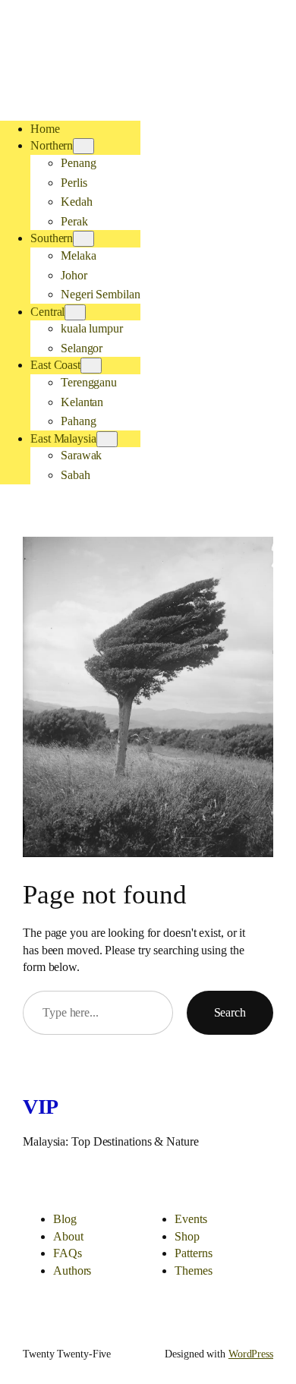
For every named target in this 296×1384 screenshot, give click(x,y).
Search (230, 1012)
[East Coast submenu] (91, 366)
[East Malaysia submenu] (107, 439)
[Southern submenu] (83, 239)
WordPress (250, 1354)
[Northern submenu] (83, 146)
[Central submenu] (75, 312)
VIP (40, 1106)
